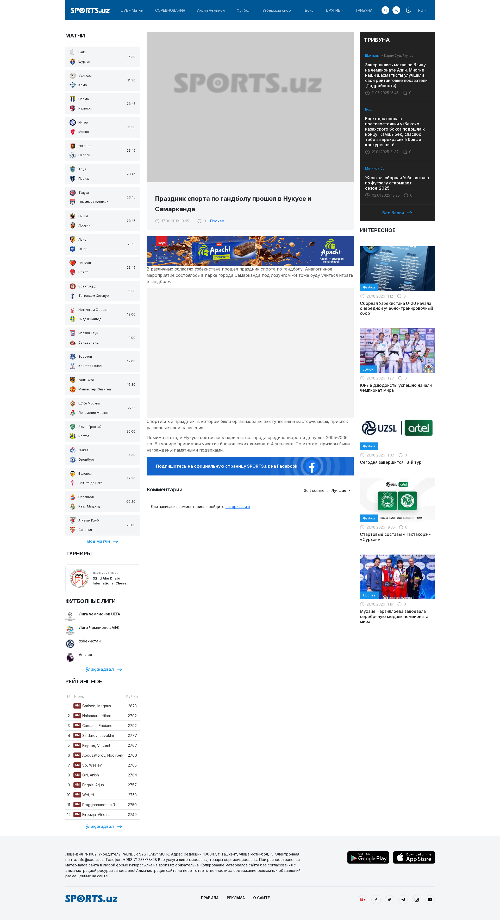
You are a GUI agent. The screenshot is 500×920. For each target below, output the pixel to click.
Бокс (309, 10)
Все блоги (393, 212)
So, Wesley (88, 765)
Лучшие (339, 490)
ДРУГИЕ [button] (333, 10)
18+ (362, 899)
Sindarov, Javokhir (94, 735)
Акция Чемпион (211, 10)
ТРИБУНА (363, 10)
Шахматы (372, 55)
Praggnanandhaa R (95, 804)
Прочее (217, 221)
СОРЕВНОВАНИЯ (170, 10)
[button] (396, 10)
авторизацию (238, 506)
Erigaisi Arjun (89, 785)
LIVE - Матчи (132, 10)
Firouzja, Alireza (92, 814)
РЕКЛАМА (236, 898)
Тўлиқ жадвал (98, 669)
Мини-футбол (375, 168)
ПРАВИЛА (209, 898)
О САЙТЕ (261, 898)
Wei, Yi (84, 795)
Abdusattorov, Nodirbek (99, 755)
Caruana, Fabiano (94, 725)
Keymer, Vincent (92, 745)
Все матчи (98, 541)
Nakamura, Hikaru (94, 715)
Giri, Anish (87, 775)
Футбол (244, 10)
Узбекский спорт (277, 10)
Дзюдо (368, 369)
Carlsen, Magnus (93, 706)
